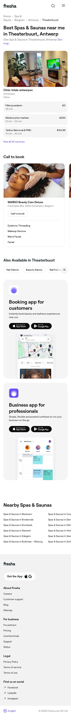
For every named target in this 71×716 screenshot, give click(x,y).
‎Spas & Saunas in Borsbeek (17, 525)
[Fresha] (9, 6)
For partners (9, 625)
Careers (7, 593)
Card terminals (11, 636)
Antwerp (33, 20)
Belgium (19, 20)
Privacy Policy (10, 661)
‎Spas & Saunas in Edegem (17, 536)
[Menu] (63, 5)
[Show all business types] (64, 270)
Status (6, 647)
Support (7, 641)
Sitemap (7, 610)
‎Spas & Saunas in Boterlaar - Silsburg (23, 541)
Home (7, 16)
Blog (5, 604)
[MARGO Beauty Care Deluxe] (34, 205)
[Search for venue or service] (53, 6)
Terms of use (10, 672)
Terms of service (12, 667)
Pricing (7, 630)
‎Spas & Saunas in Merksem (17, 514)
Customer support (13, 599)
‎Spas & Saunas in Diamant (17, 530)
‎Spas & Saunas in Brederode (18, 519)
